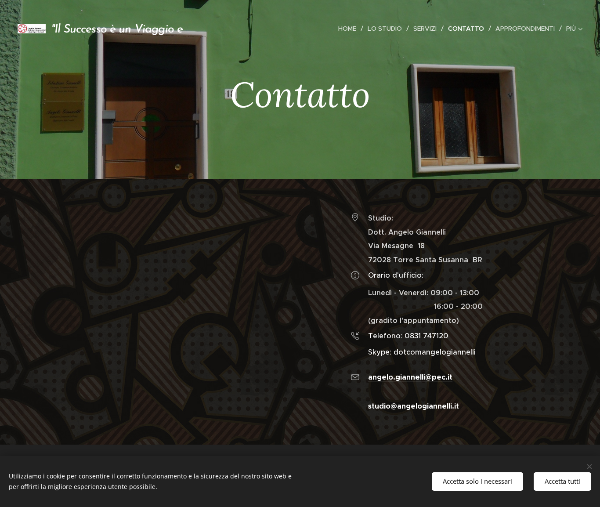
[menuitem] (349, 29)
